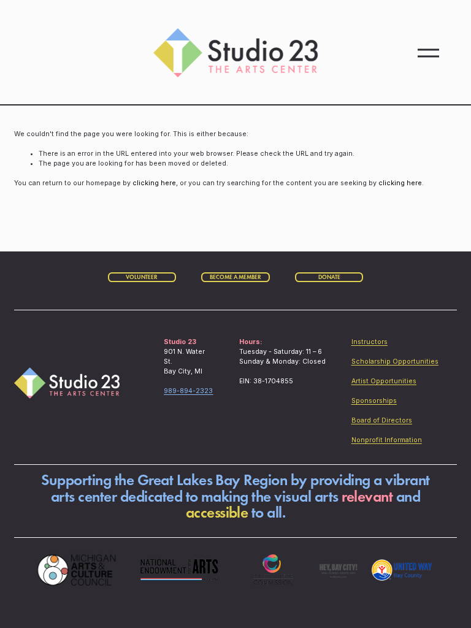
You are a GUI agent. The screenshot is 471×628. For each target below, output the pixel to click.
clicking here (154, 183)
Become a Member (235, 277)
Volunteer (142, 277)
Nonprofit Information (386, 440)
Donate (329, 277)
